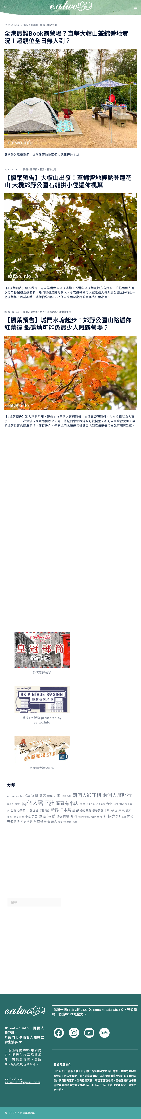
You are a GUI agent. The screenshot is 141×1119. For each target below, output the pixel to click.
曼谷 (75, 810)
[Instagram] (74, 1033)
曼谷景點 (85, 810)
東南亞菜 (31, 817)
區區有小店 (67, 803)
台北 (109, 804)
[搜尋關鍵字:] (34, 902)
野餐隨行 (13, 822)
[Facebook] (59, 1033)
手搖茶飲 (44, 810)
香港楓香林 (65, 312)
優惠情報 (66, 796)
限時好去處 (42, 822)
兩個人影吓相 (31, 25)
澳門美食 (96, 816)
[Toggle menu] (135, 7)
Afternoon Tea (15, 796)
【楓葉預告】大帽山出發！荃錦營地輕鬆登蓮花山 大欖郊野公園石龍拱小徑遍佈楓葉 (68, 181)
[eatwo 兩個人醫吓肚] (70, 7)
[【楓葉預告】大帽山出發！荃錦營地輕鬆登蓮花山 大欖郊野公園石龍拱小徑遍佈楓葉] (70, 237)
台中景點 (90, 804)
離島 (54, 822)
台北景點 (118, 804)
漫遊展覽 (63, 817)
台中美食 (100, 804)
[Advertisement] (70, 470)
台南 (13, 810)
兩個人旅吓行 (117, 795)
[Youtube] (89, 1033)
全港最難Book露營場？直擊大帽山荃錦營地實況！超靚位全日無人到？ (66, 37)
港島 (42, 817)
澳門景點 (84, 817)
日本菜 (65, 810)
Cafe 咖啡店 (35, 795)
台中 (82, 804)
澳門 (73, 817)
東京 (121, 810)
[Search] (5, 7)
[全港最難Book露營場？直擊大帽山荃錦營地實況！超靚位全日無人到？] (70, 98)
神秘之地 (52, 25)
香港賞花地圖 (64, 822)
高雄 (75, 822)
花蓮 (123, 817)
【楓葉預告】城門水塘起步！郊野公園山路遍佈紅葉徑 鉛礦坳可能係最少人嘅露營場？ (68, 324)
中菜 (50, 795)
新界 (42, 25)
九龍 (57, 796)
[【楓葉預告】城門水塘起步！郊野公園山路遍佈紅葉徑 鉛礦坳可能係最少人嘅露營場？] (70, 372)
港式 (51, 816)
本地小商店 (110, 810)
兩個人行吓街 (13, 804)
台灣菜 (21, 810)
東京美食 (19, 817)
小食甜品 (32, 810)
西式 (130, 817)
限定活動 (26, 822)
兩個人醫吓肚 (38, 803)
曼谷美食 (97, 810)
